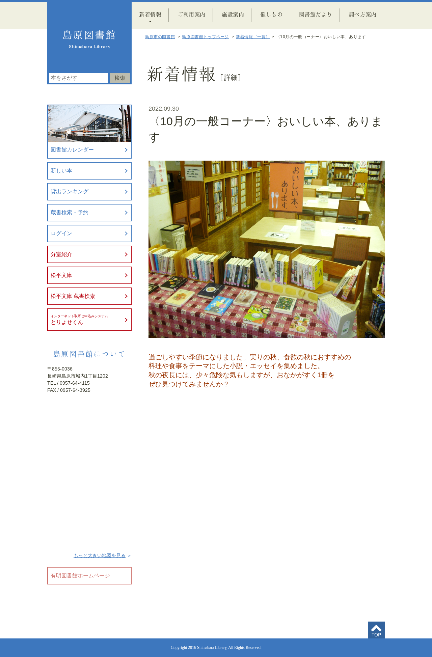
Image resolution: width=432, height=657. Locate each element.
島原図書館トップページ (205, 36)
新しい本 (61, 170)
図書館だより (315, 14)
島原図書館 (89, 34)
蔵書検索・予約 (69, 212)
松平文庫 (61, 275)
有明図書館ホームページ (80, 575)
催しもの (271, 14)
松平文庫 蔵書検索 (73, 296)
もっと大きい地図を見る (100, 555)
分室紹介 (61, 254)
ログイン (61, 233)
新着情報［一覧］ (253, 36)
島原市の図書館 (160, 36)
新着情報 (150, 14)
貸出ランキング (69, 191)
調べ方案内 (363, 14)
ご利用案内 (192, 14)
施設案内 (233, 14)
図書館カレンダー (72, 150)
